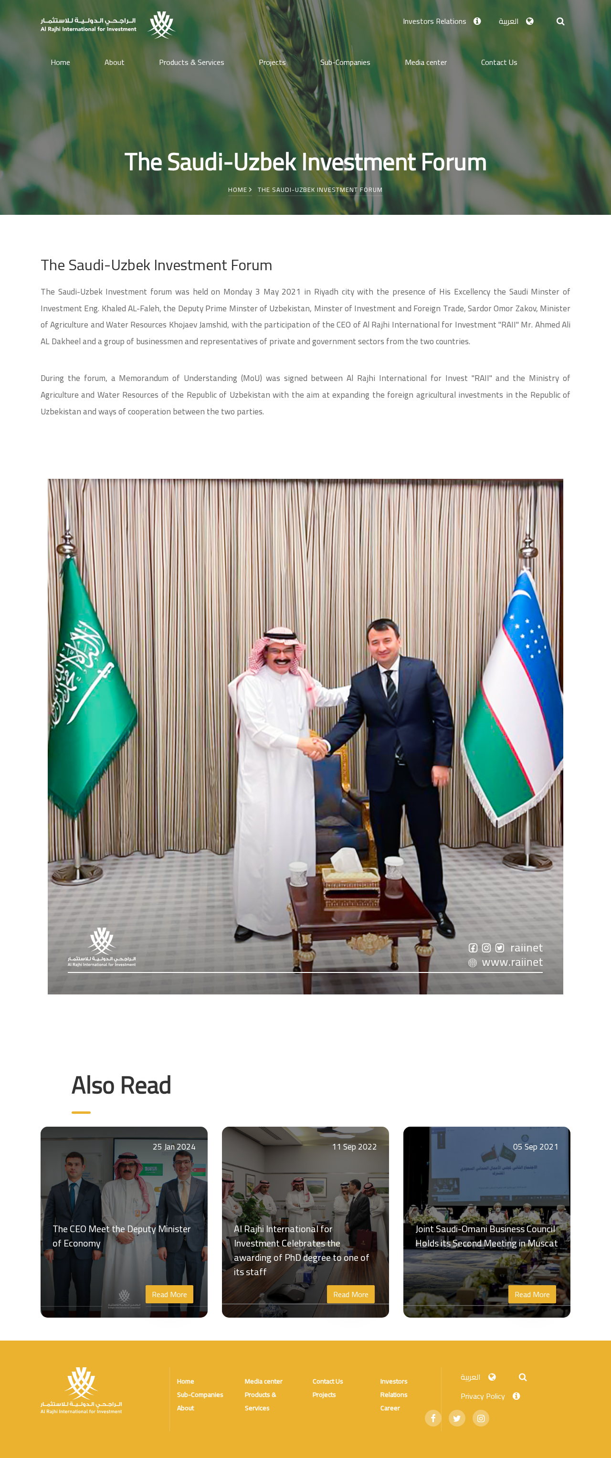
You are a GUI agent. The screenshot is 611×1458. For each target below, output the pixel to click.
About (115, 62)
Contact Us (499, 62)
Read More (169, 1294)
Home (60, 62)
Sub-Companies (345, 62)
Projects (272, 62)
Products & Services (191, 62)
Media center (426, 62)
